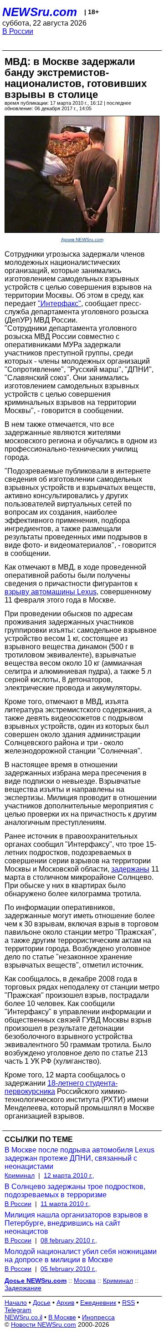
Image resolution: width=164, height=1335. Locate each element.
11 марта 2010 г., (66, 1203)
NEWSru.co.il (23, 1317)
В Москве (62, 1317)
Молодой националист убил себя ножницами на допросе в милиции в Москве (81, 1256)
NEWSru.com (39, 12)
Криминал (20, 1175)
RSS (128, 1302)
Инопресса (98, 1317)
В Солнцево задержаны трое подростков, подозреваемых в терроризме (75, 1191)
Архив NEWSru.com (82, 239)
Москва (85, 1280)
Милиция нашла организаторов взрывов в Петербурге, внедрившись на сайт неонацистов (76, 1223)
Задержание (23, 1288)
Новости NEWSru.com (43, 1324)
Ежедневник (98, 1302)
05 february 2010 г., (69, 1268)
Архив (65, 1302)
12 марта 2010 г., (69, 1175)
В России (17, 31)
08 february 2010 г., (69, 1240)
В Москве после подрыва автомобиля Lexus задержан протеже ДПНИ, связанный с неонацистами (79, 1158)
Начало (16, 1302)
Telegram (18, 1309)
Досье (42, 1302)
